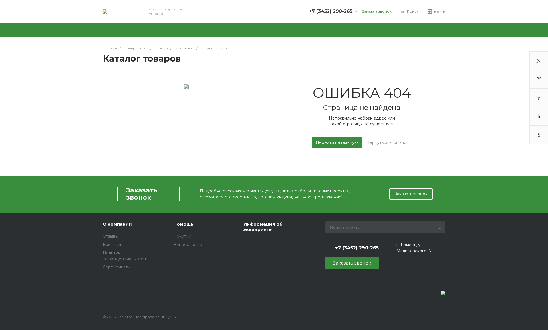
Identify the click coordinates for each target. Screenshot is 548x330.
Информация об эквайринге (263, 226)
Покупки (182, 236)
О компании (117, 224)
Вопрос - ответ (188, 244)
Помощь (183, 224)
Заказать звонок (411, 193)
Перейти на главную (337, 142)
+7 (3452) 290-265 (330, 11)
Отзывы (110, 236)
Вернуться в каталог (387, 142)
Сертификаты (116, 267)
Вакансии (113, 244)
